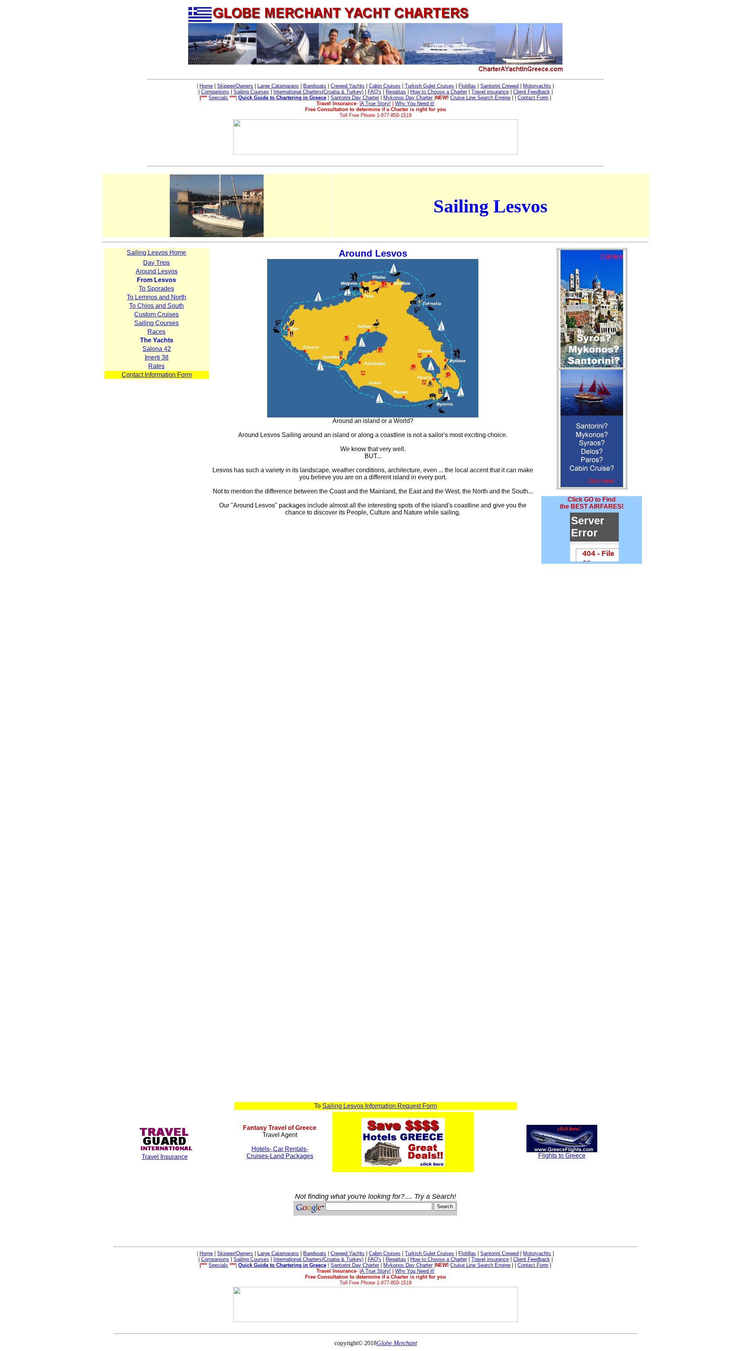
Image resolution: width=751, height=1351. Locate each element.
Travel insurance (490, 92)
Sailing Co (245, 92)
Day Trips (156, 262)
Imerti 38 (157, 357)
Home (206, 86)
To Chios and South (156, 305)
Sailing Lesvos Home (156, 252)
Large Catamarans (278, 86)
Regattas (396, 92)
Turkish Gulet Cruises (429, 86)
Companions (215, 92)
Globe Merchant (397, 1343)
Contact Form (532, 98)
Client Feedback (531, 92)
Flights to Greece (562, 1155)
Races (156, 331)
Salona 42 (156, 348)
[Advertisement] (591, 588)
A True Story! (376, 103)
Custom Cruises (156, 314)
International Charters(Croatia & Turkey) (318, 92)
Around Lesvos (157, 271)
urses (263, 92)
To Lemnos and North (156, 297)
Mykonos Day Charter (408, 98)
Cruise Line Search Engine (480, 98)
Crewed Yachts (348, 86)
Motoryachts (537, 86)
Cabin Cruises (385, 86)
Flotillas (467, 86)
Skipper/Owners (235, 86)
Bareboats (314, 86)
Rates (156, 366)
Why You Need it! (415, 103)
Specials (218, 98)
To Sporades (156, 288)
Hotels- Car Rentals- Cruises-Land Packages (279, 1152)
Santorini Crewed (499, 86)
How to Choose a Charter (438, 92)
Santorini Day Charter (355, 98)
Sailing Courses (156, 323)
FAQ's (374, 92)
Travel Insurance (165, 1156)
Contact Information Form (157, 374)
